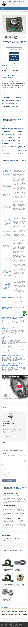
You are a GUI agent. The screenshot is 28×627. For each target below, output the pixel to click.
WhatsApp (14, 56)
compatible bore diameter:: (9, 112)
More (13, 544)
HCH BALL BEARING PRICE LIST (12, 518)
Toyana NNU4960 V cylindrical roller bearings (6, 196)
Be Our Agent (14, 59)
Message (4, 468)
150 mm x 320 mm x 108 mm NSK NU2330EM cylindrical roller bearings (6, 207)
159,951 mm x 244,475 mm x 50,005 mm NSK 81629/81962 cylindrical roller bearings (6, 273)
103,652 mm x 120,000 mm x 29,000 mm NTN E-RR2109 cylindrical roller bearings (6, 234)
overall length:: (6, 153)
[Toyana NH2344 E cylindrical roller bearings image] (14, 25)
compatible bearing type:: (8, 106)
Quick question (6, 458)
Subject (4, 453)
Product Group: (6, 109)
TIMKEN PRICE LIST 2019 (14, 49)
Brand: (3, 90)
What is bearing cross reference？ (14, 47)
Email (3, 442)
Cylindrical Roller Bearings (14, 11)
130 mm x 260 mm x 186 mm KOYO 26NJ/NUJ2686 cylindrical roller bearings (6, 222)
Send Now (9, 481)
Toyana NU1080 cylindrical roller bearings (6, 247)
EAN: (3, 150)
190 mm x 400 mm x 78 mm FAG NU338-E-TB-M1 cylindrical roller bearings (6, 286)
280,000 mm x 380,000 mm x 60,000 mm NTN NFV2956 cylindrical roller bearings (6, 184)
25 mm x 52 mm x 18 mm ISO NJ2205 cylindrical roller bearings (6, 172)
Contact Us (8, 622)
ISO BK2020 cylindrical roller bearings (6, 261)
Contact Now (14, 53)
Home (2, 11)
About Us (3, 622)
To (3, 448)
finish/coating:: (6, 97)
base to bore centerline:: (8, 100)
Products (6, 11)
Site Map (14, 622)
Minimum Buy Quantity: (8, 103)
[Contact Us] (24, 313)
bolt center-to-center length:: (7, 93)
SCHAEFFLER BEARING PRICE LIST (12, 506)
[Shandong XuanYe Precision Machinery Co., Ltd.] (4, 3)
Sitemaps (18, 622)
